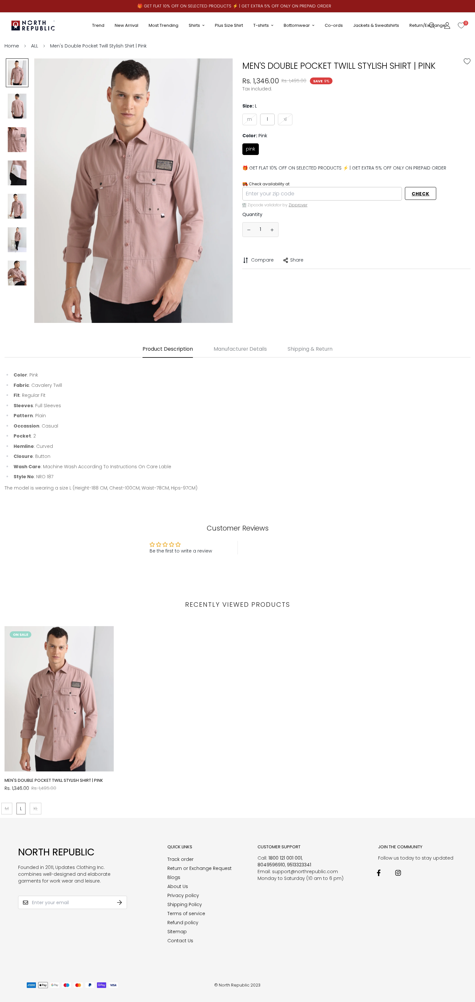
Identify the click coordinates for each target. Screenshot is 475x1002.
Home (12, 45)
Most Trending (163, 25)
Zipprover (298, 205)
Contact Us (180, 940)
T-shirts (261, 25)
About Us (177, 886)
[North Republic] (33, 25)
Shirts (194, 25)
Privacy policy (183, 895)
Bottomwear (297, 25)
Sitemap (177, 931)
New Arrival (126, 25)
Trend (98, 25)
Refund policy (182, 922)
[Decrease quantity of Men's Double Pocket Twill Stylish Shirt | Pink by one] (249, 229)
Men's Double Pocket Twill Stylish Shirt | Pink (54, 780)
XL (285, 119)
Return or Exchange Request (199, 868)
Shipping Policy (184, 904)
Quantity (252, 214)
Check (420, 194)
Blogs (173, 877)
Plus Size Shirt (229, 25)
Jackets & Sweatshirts (376, 25)
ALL (34, 45)
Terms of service (186, 913)
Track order (180, 859)
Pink (250, 149)
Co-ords (334, 25)
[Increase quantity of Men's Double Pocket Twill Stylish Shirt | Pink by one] (272, 229)
